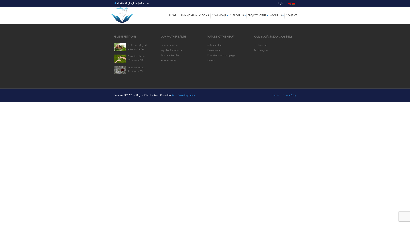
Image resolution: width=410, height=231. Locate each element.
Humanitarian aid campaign (221, 55)
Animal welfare (214, 45)
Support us (237, 16)
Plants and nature (136, 68)
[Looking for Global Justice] (122, 15)
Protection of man (136, 56)
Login (280, 3)
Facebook (262, 45)
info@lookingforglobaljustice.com (132, 3)
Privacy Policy (289, 95)
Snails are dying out (137, 45)
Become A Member (170, 55)
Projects (211, 61)
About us (276, 16)
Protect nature (213, 50)
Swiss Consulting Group (183, 95)
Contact (291, 16)
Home (172, 16)
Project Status (257, 16)
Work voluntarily (168, 61)
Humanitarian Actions (194, 16)
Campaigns (219, 16)
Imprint (275, 95)
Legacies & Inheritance (171, 50)
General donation (169, 45)
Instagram (263, 50)
